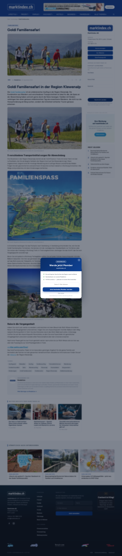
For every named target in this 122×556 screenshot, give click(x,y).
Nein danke (61, 293)
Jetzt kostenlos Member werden (61, 289)
